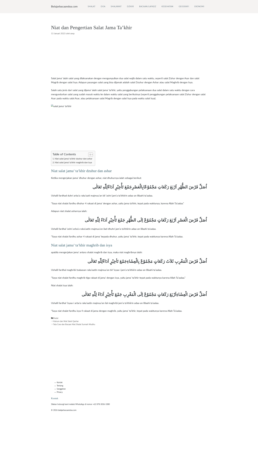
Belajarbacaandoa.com (64, 6)
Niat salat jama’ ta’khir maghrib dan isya (73, 162)
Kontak (59, 382)
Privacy (60, 392)
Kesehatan (167, 7)
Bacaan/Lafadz (147, 7)
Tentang (60, 386)
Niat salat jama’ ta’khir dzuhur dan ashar (73, 159)
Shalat (91, 7)
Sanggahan (61, 389)
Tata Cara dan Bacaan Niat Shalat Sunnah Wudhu (74, 324)
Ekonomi (199, 7)
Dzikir (130, 7)
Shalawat (116, 7)
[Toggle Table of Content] (89, 154)
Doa (103, 7)
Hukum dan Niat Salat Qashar (66, 321)
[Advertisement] (129, 56)
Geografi (184, 7)
